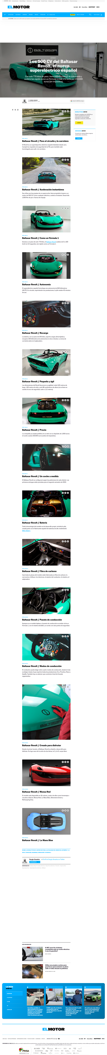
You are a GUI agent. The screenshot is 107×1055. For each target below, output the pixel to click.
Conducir (25, 14)
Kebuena (78, 1051)
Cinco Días (56, 1051)
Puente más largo (73, 1)
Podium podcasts (50, 1053)
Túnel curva (29, 1)
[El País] (76, 7)
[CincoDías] (84, 7)
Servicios (73, 14)
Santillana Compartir (58, 1049)
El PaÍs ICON (56, 1053)
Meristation (76, 1053)
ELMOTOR (9, 993)
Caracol (79, 1049)
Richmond (36, 1053)
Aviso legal (5, 1038)
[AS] (80, 7)
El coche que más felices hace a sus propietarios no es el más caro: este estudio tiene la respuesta (92, 1010)
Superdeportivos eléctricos (35, 868)
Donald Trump (44, 1)
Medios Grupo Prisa (24, 1053)
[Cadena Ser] (97, 7)
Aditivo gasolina (65, 1)
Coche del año (58, 1)
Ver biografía (33, 862)
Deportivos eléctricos (50, 865)
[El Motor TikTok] (56, 1039)
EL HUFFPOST (9, 997)
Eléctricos (18, 14)
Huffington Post (39, 1051)
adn (74, 1049)
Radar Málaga (23, 1)
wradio (51, 1051)
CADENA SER (9, 1009)
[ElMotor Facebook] (51, 1039)
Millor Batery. (26, 531)
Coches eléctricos (41, 865)
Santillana (50, 1049)
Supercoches (63, 865)
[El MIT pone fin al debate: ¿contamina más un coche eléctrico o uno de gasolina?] (32, 954)
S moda (62, 1053)
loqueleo (69, 1053)
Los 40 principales (44, 1049)
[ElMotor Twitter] (53, 1039)
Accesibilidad (37, 1038)
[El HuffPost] (92, 7)
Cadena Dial (62, 1051)
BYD (10, 1)
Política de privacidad (12, 1038)
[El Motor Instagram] (54, 1039)
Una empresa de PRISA (24, 1050)
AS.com (69, 1049)
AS (7, 1005)
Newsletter (52, 14)
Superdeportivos (25, 868)
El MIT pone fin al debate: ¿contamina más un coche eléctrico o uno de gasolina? (57, 949)
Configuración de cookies (21, 1038)
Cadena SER (64, 1049)
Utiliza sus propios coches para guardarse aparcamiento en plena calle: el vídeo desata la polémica (56, 966)
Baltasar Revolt (51, 242)
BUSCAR (78, 138)
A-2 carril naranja (36, 1)
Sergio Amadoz (34, 100)
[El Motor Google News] (59, 1039)
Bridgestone (51, 1)
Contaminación (15, 1)
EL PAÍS (8, 1001)
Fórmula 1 (57, 865)
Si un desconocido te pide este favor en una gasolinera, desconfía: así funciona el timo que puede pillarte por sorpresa (73, 1011)
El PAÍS (37, 1049)
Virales (36, 14)
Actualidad (10, 14)
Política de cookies (31, 1038)
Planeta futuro (73, 1051)
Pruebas (31, 14)
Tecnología (42, 14)
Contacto (43, 1038)
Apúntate (79, 122)
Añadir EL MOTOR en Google (78, 100)
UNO (47, 1051)
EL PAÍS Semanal (67, 1051)
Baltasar (44, 868)
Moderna (43, 1053)
